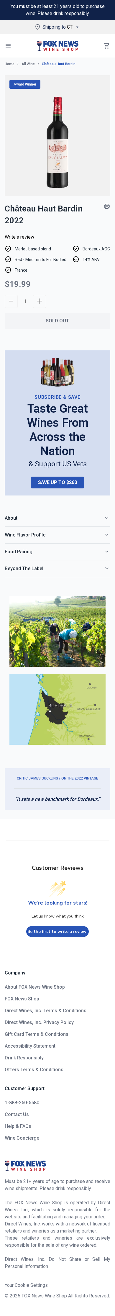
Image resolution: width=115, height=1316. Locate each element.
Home (9, 64)
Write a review (19, 237)
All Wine (28, 64)
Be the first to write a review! (57, 931)
